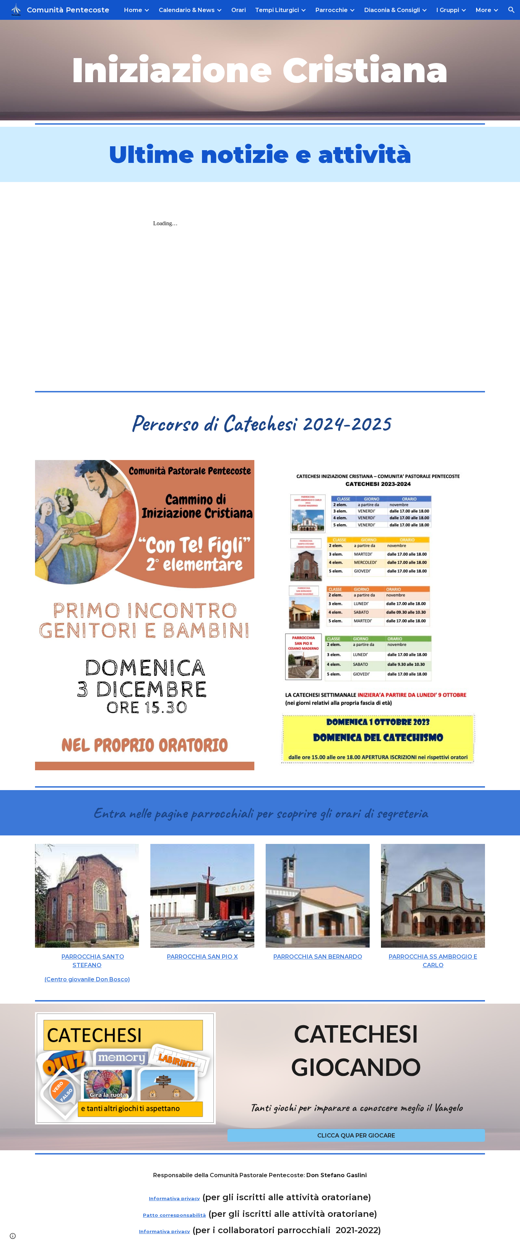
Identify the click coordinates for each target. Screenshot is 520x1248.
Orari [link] (238, 10)
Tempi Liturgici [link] (277, 10)
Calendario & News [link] (187, 10)
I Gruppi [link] (448, 10)
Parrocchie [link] (332, 10)
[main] (260, 70)
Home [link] (133, 10)
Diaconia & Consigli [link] (392, 10)
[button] (511, 9)
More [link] (483, 10)
